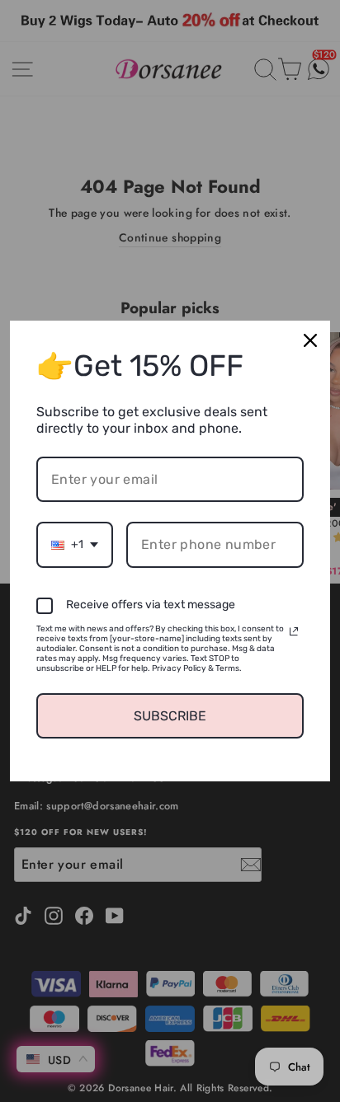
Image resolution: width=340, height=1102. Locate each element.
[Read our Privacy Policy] (294, 631)
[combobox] (74, 544)
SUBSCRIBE (170, 716)
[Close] (310, 340)
